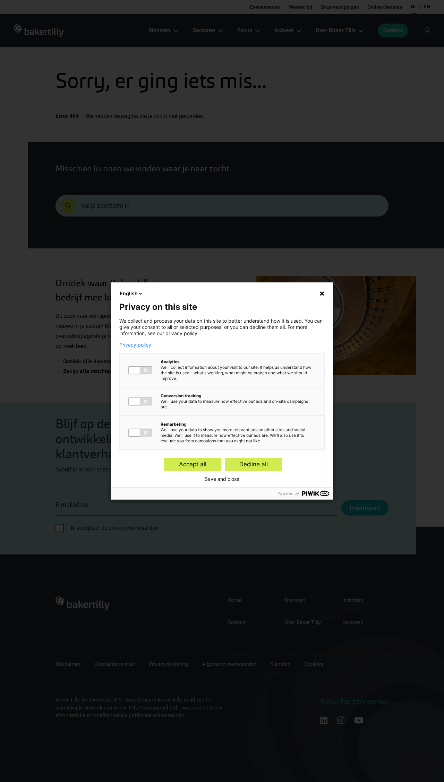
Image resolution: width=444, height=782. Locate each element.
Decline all (253, 464)
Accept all (192, 464)
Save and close (222, 479)
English (129, 293)
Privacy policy (135, 345)
